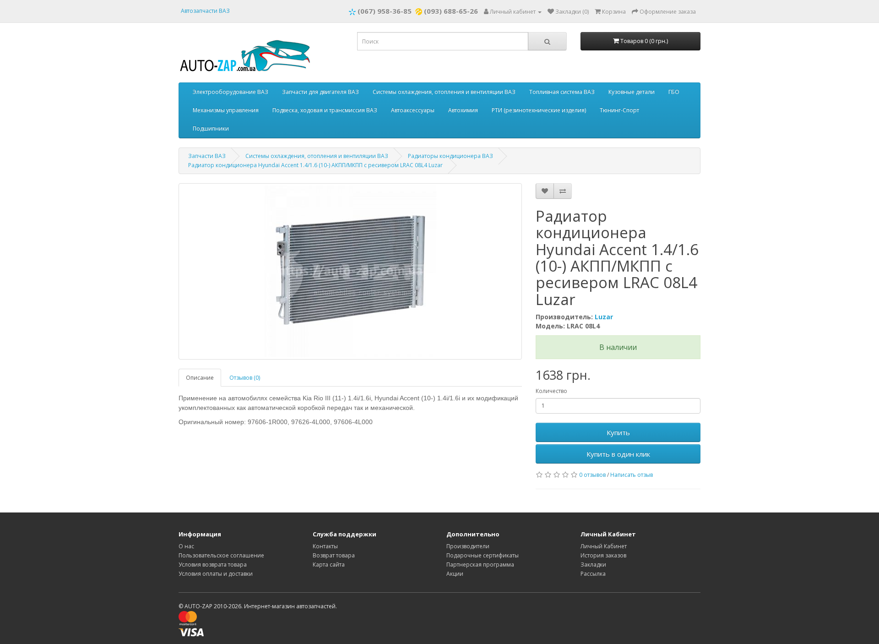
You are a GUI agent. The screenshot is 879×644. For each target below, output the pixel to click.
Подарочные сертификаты (482, 555)
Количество (551, 391)
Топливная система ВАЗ (562, 92)
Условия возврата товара (213, 564)
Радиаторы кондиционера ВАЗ (450, 156)
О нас (186, 546)
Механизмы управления (226, 110)
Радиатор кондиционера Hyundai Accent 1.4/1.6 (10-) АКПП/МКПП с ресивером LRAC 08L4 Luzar (315, 165)
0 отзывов (592, 475)
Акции (454, 574)
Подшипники (211, 128)
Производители (467, 546)
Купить (618, 432)
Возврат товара (334, 555)
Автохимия (463, 110)
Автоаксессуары (412, 110)
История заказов (603, 555)
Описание (200, 378)
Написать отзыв (631, 475)
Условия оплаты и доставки (216, 574)
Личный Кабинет (604, 546)
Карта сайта (329, 564)
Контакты (325, 546)
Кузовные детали (631, 92)
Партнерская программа (480, 564)
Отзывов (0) (244, 378)
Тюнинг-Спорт (619, 110)
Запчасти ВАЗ (207, 156)
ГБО (673, 92)
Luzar (604, 316)
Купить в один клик (618, 453)
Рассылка (593, 574)
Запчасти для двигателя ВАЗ (320, 92)
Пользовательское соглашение (221, 555)
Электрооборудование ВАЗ (230, 92)
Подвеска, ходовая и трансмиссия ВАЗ (324, 110)
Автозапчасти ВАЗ (205, 11)
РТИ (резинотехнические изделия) (539, 110)
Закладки (593, 564)
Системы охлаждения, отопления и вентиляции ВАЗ (444, 92)
